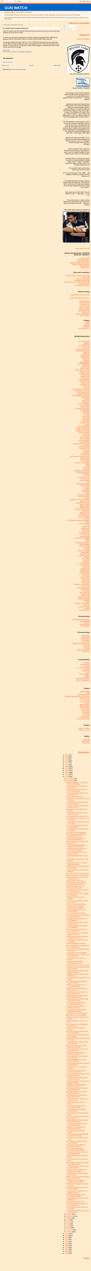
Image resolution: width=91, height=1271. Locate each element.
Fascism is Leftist (84, 306)
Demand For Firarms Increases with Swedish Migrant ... (77, 971)
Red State (86, 547)
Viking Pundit (85, 594)
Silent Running (85, 571)
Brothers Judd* (85, 371)
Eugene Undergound (83, 427)
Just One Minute (84, 480)
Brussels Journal (84, 373)
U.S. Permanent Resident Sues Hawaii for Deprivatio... (76, 1106)
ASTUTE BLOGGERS (82, 351)
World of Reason (84, 610)
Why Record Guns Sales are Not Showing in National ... (76, 1046)
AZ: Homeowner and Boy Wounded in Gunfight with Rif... (77, 1163)
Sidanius (87, 325)
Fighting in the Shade (83, 431)
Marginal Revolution (83, 650)
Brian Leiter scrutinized (82, 370)
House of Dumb (85, 701)
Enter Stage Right (84, 426)
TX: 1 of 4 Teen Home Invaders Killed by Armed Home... (76, 1071)
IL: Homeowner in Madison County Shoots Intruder (77, 923)
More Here (6, 50)
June (68, 1222)
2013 (66, 1235)
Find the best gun (84, 432)
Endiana (87, 424)
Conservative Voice (83, 394)
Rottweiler (86, 560)
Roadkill (87, 557)
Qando (87, 539)
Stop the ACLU (85, 578)
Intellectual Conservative (82, 471)
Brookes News (85, 664)
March (69, 1228)
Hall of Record (85, 455)
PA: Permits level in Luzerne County (77, 965)
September (70, 1216)
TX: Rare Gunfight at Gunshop (75, 943)
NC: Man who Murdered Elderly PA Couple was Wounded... (77, 1135)
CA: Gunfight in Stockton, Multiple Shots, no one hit (76, 1057)
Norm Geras (86, 699)
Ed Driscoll (86, 418)
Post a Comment (7, 62)
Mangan (87, 498)
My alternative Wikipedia (82, 285)
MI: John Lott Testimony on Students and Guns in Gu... (77, 1117)
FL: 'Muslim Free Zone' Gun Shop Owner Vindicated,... (76, 802)
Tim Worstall (86, 583)
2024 (66, 759)
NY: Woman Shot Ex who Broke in (77, 816)
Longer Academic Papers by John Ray (77, 275)
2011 (66, 1239)
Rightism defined (84, 301)
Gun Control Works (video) (74, 796)
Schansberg (86, 562)
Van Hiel (87, 323)
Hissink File (86, 671)
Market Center (85, 501)
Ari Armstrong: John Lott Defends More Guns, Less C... (76, 992)
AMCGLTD (86, 344)
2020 (66, 767)
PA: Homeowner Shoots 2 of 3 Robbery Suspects (75, 1006)
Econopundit (86, 642)
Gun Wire (87, 451)
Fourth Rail (86, 434)
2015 (66, 776)
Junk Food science (84, 477)
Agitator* (87, 343)
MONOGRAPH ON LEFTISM (80, 295)
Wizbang (87, 608)
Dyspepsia (86, 419)
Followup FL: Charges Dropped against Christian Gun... (76, 1085)
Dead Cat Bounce (84, 403)
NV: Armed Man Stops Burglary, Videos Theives (76, 1110)
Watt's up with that (84, 597)
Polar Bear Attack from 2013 (75, 1201)
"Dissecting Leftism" (83, 259)
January (69, 1232)
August (69, 1218)
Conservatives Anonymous (81, 395)
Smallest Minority (84, 573)
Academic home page (83, 279)
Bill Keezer (86, 359)
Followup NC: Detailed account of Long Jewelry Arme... (76, 1152)
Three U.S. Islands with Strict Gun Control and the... (76, 853)
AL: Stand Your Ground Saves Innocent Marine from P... (75, 1003)
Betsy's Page (85, 357)
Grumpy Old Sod (84, 448)
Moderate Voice (85, 507)
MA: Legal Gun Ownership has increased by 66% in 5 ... (75, 1145)
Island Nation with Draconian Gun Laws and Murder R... (76, 790)
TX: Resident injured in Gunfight (76, 952)
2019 (66, 769)
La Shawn (86, 487)
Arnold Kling (86, 637)
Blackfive (87, 360)
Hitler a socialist (85, 307)
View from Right (85, 592)
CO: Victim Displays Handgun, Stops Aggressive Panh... (77, 1081)
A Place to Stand (84, 730)
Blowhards (86, 365)
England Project (84, 698)
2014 (66, 1233)
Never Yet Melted (84, 517)
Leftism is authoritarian (82, 314)
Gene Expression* (84, 440)
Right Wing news (84, 555)
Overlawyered (85, 528)
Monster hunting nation (82, 509)
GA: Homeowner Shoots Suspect (76, 1013)
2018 (66, 771)
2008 (66, 1245)
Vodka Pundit (85, 595)
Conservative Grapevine (82, 391)
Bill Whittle (86, 600)
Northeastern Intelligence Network (79, 520)
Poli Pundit (86, 535)
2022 (66, 763)
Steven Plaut (85, 741)
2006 (66, 1249)
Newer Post (5, 65)
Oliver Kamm (85, 711)
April (68, 1226)
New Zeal (86, 519)
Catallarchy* (86, 378)
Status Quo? (86, 312)
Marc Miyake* (85, 626)
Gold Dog (87, 445)
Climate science (84, 384)
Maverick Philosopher (83, 503)
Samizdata (86, 714)
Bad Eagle (86, 354)
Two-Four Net (85, 586)
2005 (66, 1251)
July (68, 1220)
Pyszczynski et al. (84, 328)
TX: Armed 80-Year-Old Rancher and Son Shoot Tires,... (77, 955)
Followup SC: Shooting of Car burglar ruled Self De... (75, 1128)
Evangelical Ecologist (83, 429)
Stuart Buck (86, 579)
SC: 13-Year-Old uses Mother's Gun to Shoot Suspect (77, 1167)
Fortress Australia (84, 667)
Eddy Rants (86, 421)
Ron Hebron (86, 559)
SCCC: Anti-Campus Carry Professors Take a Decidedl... (76, 1149)
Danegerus (86, 402)
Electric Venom (85, 423)
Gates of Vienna (84, 437)
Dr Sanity (87, 415)
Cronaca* (87, 399)
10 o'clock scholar (84, 341)
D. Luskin (87, 648)
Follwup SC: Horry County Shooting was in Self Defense (77, 1177)
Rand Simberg (85, 544)
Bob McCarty (85, 367)
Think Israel (86, 743)
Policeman (86, 712)
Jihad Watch (86, 474)
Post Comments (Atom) (18, 69)
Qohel (88, 541)
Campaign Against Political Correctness (77, 696)
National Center (85, 512)
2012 (66, 1237)
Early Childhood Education (81, 619)
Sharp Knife (86, 567)
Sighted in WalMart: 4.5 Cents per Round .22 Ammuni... (76, 783)
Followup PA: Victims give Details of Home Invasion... (77, 967)
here (75, 193)
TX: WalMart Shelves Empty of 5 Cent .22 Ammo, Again (76, 849)
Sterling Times (85, 717)
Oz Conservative (84, 674)
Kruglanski (86, 327)
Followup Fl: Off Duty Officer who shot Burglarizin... (76, 919)
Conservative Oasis (83, 392)
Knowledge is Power (83, 483)
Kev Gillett (86, 669)
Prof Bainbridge (85, 536)
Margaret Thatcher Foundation (80, 499)
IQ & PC (87, 703)
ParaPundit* (86, 531)
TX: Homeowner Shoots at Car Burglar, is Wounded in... (75, 838)
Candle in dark (85, 376)
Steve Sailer (86, 576)
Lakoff (88, 322)
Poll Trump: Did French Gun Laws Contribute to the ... (77, 1049)
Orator (88, 525)
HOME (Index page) (83, 39)
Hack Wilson (86, 453)
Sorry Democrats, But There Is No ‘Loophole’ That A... (76, 878)
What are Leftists (84, 309)
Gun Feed (86, 450)
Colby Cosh (86, 386)
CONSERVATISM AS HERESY (80, 298)
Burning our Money (84, 695)
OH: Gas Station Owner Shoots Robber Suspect (76, 910)
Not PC (87, 522)
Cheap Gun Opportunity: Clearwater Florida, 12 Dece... (77, 806)
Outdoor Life (86, 527)
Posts (67, 26)
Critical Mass (85, 397)
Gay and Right (85, 439)
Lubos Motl (86, 491)
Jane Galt (87, 645)
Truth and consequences (82, 584)
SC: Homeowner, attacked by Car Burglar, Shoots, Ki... (76, 1191)
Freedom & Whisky (84, 728)
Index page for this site (82, 248)
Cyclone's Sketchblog (83, 680)
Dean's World (85, 405)
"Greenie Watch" (84, 266)
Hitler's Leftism (85, 459)
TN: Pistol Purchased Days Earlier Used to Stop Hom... (77, 1078)
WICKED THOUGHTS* (82, 603)
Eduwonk (87, 623)
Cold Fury (86, 387)
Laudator (87, 488)
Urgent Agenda (85, 589)
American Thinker (84, 346)
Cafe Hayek (86, 640)
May (68, 1224)
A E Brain (87, 663)
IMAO (88, 464)
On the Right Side (84, 523)
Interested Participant (83, 472)
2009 (66, 1243)
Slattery (87, 675)
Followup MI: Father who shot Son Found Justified (77, 1188)
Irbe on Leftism (85, 315)
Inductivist (86, 467)
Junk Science (85, 479)
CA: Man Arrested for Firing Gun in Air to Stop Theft (77, 793)
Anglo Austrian (85, 691)
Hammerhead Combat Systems (80, 456)
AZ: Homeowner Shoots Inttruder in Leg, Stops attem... (77, 1204)
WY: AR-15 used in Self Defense (76, 904)
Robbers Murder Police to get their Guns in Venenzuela (77, 1120)
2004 (66, 1253)
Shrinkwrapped (85, 570)
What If (87, 602)
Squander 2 (86, 575)
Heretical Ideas (85, 458)
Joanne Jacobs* (84, 624)
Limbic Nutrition (85, 704)
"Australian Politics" (83, 261)
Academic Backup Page (82, 280)
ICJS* (88, 672)
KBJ (88, 482)
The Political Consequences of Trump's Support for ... (76, 985)
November (70, 780)
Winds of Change (84, 607)
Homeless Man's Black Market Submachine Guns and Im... (75, 845)
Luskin (87, 493)
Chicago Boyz (85, 639)
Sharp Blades (85, 565)
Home (31, 65)
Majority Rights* (85, 706)
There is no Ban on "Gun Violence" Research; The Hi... (77, 933)
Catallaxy (87, 666)
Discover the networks (83, 408)
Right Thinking (85, 554)
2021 (66, 765)
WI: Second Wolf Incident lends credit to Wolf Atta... (76, 1060)
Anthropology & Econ (83, 349)
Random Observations (82, 543)
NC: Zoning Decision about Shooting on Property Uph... (77, 1064)
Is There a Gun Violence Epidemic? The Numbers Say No (77, 937)
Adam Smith (86, 635)
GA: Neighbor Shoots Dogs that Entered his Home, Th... (76, 835)
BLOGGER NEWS (84, 363)
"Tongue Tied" (85, 258)
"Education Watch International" (80, 263)
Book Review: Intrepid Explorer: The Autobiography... (77, 1035)
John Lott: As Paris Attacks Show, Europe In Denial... (76, 982)
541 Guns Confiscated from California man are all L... (74, 962)
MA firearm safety (84, 496)
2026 (66, 755)
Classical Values (84, 379)
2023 (66, 761)
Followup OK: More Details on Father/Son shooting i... (75, 1053)
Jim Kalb (87, 475)
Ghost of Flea (85, 442)
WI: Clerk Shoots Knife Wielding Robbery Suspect (76, 1092)
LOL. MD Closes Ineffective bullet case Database (76, 1142)
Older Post (57, 65)
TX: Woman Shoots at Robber (75, 913)
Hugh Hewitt (86, 461)
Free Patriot (86, 435)
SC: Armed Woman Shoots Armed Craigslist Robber (77, 826)
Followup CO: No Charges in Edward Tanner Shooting (75, 906)
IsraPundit (86, 739)
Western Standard (84, 599)
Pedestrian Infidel (84, 533)
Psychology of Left (84, 311)
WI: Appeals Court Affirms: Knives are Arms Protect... (76, 813)
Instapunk (86, 469)
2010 (66, 1241)
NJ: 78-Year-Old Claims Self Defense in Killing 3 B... (75, 887)
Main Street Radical (83, 495)
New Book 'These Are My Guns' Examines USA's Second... (76, 883)
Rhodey (87, 549)
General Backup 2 (84, 283)
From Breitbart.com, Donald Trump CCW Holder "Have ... (77, 999)
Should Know (85, 568)
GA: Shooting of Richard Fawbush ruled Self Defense (77, 1088)
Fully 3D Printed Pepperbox (75, 881)
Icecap (87, 466)
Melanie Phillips (84, 707)
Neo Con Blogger (84, 515)
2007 (66, 1247)
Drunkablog (86, 416)
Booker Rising (85, 368)
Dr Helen (87, 413)
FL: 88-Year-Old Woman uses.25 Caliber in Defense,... (76, 1124)
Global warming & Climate (81, 443)
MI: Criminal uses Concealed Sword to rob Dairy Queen (77, 946)
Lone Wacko (86, 490)
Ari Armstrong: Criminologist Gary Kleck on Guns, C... (76, 989)
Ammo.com (86, 347)
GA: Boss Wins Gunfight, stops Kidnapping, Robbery (75, 1195)
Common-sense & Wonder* (81, 389)
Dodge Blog (86, 411)
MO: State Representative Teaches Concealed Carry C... (77, 890)
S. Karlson (86, 647)
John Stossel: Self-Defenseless (76, 832)
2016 (66, 774)
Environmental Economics (81, 643)
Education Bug (85, 621)
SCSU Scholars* (84, 563)
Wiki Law (87, 605)
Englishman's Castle (83, 719)
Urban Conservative (83, 587)
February (70, 1230)
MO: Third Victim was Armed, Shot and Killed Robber (77, 1032)
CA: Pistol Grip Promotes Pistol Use (77, 873)
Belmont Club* (85, 355)
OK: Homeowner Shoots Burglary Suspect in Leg (76, 1025)
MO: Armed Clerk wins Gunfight (76, 1015)
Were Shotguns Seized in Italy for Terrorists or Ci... (76, 786)
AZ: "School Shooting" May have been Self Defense (76, 930)
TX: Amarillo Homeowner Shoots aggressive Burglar (76, 863)
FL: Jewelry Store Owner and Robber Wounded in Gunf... (78, 915)
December (70, 778)
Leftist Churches (84, 303)
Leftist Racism (85, 304)
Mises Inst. (86, 651)
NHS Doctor (86, 709)
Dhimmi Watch (85, 407)
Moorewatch (86, 511)
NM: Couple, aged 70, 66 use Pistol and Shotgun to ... (77, 894)
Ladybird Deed (85, 485)
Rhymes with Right (84, 551)
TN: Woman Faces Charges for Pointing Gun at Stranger (76, 1181)
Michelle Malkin (85, 506)
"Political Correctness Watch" (80, 264)
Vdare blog (86, 591)
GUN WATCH (16, 8)
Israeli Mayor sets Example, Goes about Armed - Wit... (76, 1096)
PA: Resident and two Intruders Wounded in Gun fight (76, 1010)
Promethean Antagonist (82, 538)
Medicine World (85, 504)
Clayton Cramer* (84, 381)
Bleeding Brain (85, 362)
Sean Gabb (86, 715)
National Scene (85, 514)
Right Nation (86, 552)
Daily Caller (86, 400)
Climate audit (85, 383)
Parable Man (85, 530)
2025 (66, 757)
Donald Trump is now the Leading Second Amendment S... (76, 996)
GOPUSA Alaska (84, 447)
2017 (66, 772)
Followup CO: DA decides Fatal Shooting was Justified (76, 1170)
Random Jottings (84, 546)
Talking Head (85, 581)
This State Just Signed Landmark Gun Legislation (76, 926)
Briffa (88, 693)
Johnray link (86, 277)
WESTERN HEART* (83, 679)
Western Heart (85, 267)
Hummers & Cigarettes (82, 463)
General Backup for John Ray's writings (77, 282)
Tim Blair (87, 677)
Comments (68, 29)
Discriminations (85, 410)
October (69, 1214)
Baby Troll (86, 352)
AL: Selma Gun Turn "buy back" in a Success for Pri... (77, 1099)
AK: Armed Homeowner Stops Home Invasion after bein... (77, 1074)
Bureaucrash (85, 375)
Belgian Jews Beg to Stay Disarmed (77, 875)
